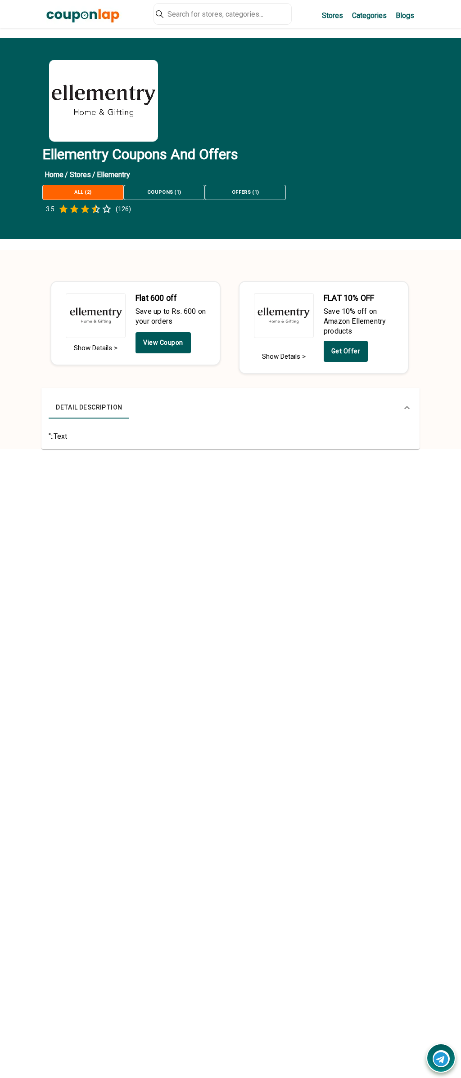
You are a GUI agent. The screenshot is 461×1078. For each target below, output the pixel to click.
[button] (230, 408)
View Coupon (163, 342)
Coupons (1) (164, 192)
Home (54, 174)
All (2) (82, 192)
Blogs (405, 15)
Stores (332, 15)
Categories (369, 15)
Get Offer (346, 351)
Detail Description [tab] (89, 407)
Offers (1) (245, 192)
